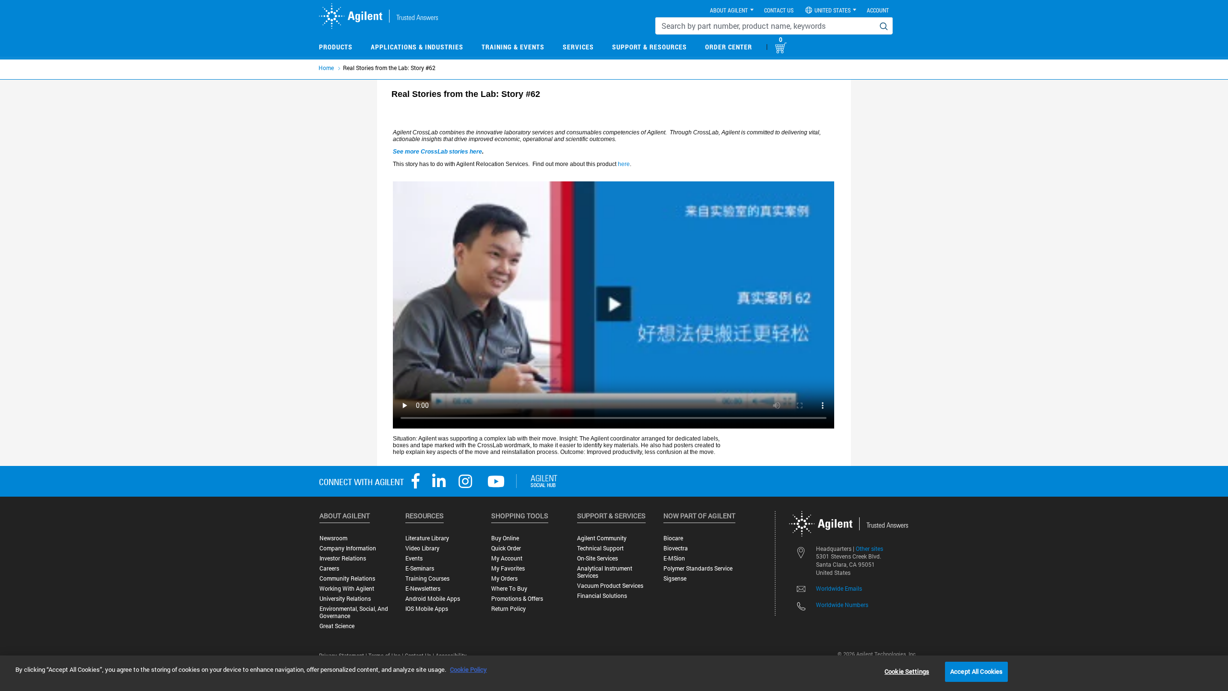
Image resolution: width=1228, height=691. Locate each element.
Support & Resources (649, 46)
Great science (336, 626)
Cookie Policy (468, 669)
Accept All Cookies (976, 671)
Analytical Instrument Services (604, 572)
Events (414, 558)
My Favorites (508, 568)
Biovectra (675, 548)
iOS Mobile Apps (426, 608)
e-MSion (674, 558)
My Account (506, 558)
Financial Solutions (602, 595)
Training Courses (427, 578)
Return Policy (508, 608)
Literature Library (427, 538)
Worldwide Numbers (842, 604)
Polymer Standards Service (697, 568)
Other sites (869, 548)
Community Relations (347, 578)
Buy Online (505, 538)
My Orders (504, 578)
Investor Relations (342, 558)
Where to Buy (509, 588)
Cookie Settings (907, 671)
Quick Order (506, 548)
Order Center (728, 46)
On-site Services (597, 558)
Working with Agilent (346, 588)
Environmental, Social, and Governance (353, 612)
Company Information (347, 548)
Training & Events (513, 46)
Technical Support (600, 548)
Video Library (422, 548)
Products (336, 46)
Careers (329, 568)
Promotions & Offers (517, 598)
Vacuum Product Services (610, 585)
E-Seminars (419, 568)
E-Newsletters (422, 588)
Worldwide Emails (839, 588)
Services (578, 46)
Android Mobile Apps (432, 598)
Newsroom (333, 538)
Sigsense (674, 578)
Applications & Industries (417, 46)
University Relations (345, 598)
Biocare (673, 538)
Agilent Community (601, 538)
